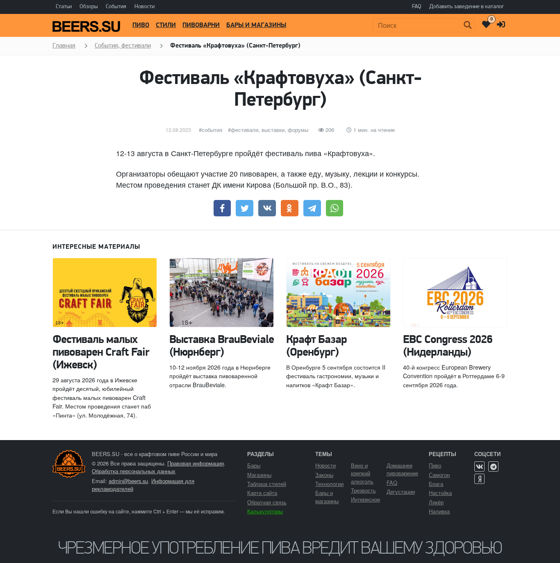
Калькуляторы (265, 511)
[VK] (479, 466)
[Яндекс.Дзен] (479, 479)
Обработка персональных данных (133, 471)
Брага (436, 484)
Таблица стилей (266, 484)
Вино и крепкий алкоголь (362, 473)
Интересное (365, 499)
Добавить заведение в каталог (466, 7)
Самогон (439, 475)
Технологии (329, 484)
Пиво (140, 25)
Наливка (439, 511)
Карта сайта (262, 493)
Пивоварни (201, 25)
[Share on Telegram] (312, 208)
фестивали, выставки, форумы (269, 130)
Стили (166, 25)
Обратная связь (267, 502)
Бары (253, 465)
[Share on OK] (289, 208)
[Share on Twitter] (244, 208)
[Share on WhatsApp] (335, 208)
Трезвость (363, 490)
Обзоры (89, 7)
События (116, 7)
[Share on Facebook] (222, 208)
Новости (144, 7)
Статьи (64, 7)
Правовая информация (195, 463)
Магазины (259, 475)
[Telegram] (493, 466)
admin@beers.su (128, 481)
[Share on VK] (267, 208)
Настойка (440, 493)
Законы (324, 475)
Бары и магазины (256, 25)
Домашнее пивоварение (402, 469)
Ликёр (436, 502)
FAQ (416, 7)
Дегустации (401, 491)
